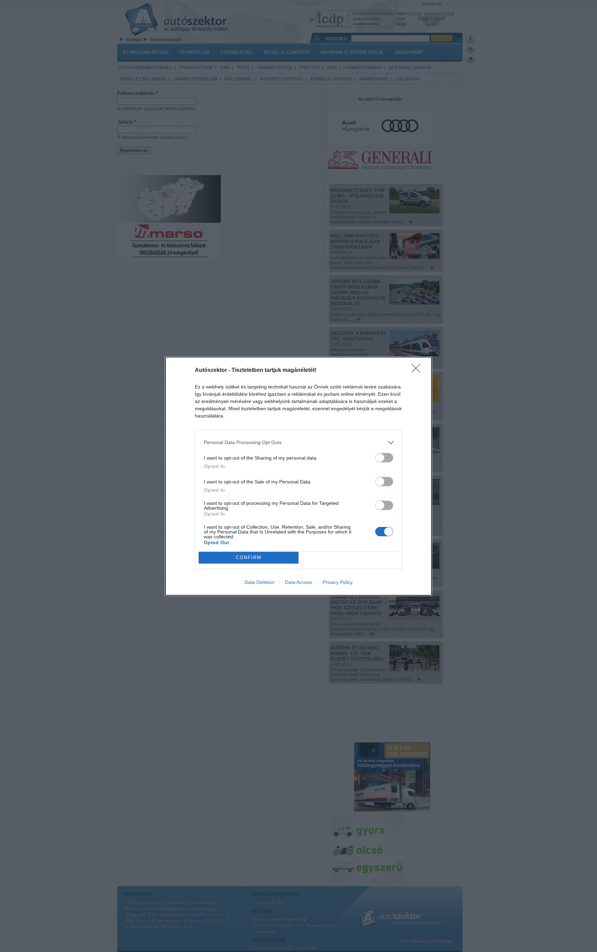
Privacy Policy (338, 582)
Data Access (298, 582)
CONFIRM (249, 557)
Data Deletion (259, 582)
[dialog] (298, 476)
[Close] (418, 370)
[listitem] (298, 442)
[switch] (384, 457)
